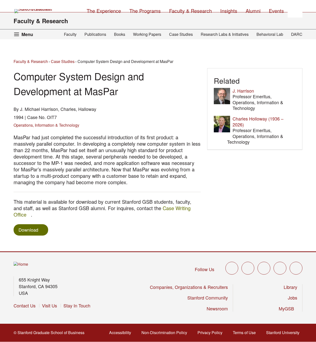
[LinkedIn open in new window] (296, 268)
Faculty (70, 34)
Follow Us (204, 269)
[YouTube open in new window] (280, 268)
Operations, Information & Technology (46, 125)
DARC (296, 34)
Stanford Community (207, 297)
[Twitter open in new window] (231, 268)
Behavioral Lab (270, 34)
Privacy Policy (211, 332)
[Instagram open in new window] (263, 268)
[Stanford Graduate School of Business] (33, 11)
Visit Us (49, 305)
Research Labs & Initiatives (225, 34)
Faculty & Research (41, 21)
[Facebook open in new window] (247, 268)
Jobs (292, 297)
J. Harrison (243, 90)
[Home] (21, 264)
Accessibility (121, 332)
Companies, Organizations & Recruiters (189, 287)
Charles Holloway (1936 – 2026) (258, 121)
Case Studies (181, 34)
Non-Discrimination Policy (165, 332)
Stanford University (284, 332)
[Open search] (295, 10)
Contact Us (25, 305)
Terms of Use (246, 332)
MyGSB (288, 308)
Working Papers (147, 34)
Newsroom (217, 308)
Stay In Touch (76, 305)
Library (290, 287)
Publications (95, 34)
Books (119, 34)
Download (28, 229)
